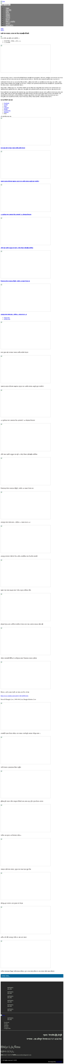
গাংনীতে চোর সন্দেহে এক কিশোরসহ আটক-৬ (11, 835)
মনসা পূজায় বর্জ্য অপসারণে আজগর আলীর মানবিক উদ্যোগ (13, 148)
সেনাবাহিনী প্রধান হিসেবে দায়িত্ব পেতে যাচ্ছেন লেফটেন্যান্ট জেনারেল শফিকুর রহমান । (21, 733)
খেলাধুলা (8, 18)
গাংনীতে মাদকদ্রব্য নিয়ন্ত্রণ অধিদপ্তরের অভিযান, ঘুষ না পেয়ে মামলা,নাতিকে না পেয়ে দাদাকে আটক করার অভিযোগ (27, 971)
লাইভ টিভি (8, 10)
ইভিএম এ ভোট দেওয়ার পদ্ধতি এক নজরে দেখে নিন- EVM (15, 692)
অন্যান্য (8, 23)
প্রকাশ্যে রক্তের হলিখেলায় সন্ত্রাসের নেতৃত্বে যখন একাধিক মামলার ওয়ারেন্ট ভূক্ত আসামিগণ (20, 181)
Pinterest (6, 112)
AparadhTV (59, 1061)
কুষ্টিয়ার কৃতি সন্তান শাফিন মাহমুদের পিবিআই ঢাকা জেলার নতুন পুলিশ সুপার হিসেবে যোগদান (22, 801)
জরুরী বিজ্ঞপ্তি (9, 25)
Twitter (6, 104)
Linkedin (6, 107)
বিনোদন (8, 19)
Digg (5, 106)
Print (5, 113)
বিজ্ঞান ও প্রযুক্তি (10, 21)
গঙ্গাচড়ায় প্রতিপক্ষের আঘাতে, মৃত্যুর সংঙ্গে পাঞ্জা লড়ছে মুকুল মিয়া (16, 869)
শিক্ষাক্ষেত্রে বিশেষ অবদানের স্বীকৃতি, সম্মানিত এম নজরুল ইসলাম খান (15, 281)
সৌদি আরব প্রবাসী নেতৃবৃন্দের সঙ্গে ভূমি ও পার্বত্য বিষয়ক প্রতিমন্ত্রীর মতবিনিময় (17, 248)
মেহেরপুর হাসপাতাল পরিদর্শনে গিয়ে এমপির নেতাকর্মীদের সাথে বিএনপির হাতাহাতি (19, 556)
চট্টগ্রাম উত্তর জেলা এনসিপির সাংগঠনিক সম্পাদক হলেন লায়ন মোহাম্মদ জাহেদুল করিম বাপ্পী (22, 624)
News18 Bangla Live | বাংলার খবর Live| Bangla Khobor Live (18, 699)
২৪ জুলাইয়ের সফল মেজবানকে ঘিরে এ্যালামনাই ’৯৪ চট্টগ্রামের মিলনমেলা (16, 214)
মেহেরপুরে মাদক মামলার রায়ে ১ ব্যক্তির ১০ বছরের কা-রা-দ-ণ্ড (14, 314)
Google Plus (7, 110)
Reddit (6, 109)
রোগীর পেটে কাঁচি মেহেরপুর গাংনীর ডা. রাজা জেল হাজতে (14, 937)
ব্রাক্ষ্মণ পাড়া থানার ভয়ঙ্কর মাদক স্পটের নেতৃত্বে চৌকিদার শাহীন (16, 590)
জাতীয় (7, 12)
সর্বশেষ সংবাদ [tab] (7, 317)
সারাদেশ (8, 14)
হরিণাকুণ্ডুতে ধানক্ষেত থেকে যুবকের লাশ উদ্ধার (12, 903)
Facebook (6, 103)
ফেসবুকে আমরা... (6, 976)
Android (6, 1025)
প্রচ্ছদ (7, 8)
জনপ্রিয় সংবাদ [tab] (7, 319)
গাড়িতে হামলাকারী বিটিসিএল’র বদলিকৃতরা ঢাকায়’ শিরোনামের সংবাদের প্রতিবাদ (19, 658)
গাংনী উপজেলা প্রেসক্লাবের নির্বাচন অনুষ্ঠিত (11, 767)
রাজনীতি (8, 16)
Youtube (6, 1027)
